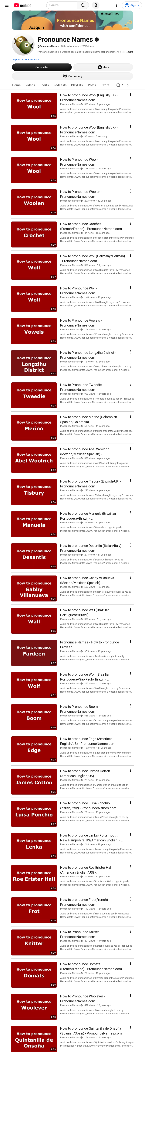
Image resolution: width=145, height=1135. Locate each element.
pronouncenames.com (27, 59)
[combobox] (62, 5)
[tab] (16, 85)
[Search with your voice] (95, 5)
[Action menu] (130, 94)
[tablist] (72, 85)
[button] (127, 85)
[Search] (83, 5)
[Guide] (7, 5)
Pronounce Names (70, 104)
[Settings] (116, 5)
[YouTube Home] (22, 5)
